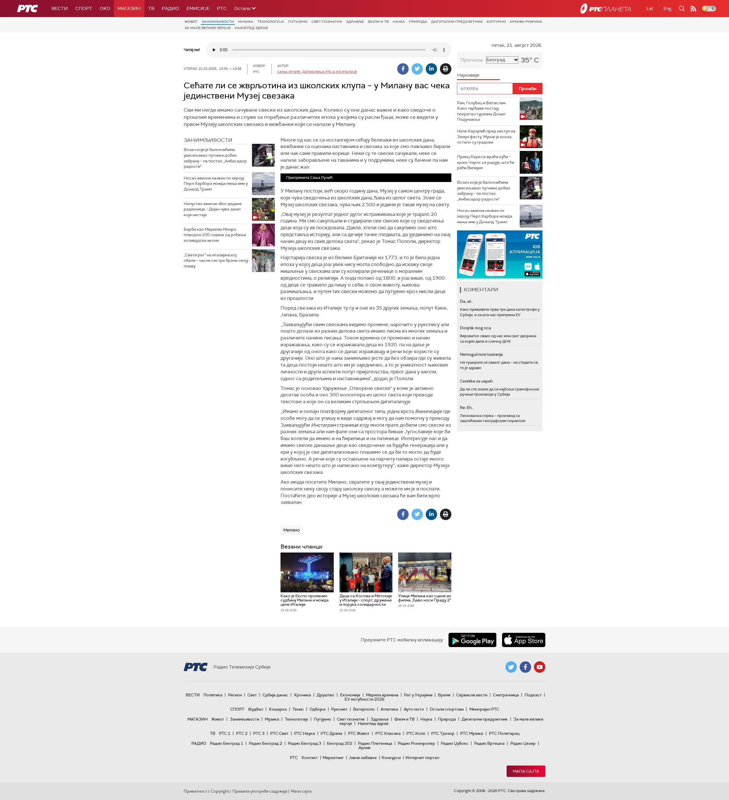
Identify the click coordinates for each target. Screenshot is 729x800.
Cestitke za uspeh (476, 381)
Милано (291, 530)
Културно (496, 21)
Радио (170, 8)
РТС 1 (224, 733)
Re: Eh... (467, 407)
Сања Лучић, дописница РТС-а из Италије (317, 72)
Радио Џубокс (454, 743)
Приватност (195, 791)
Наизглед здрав (251, 28)
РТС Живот (359, 733)
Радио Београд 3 (304, 743)
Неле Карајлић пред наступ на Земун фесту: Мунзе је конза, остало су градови (486, 136)
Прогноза (471, 60)
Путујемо (298, 21)
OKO (105, 8)
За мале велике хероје (208, 28)
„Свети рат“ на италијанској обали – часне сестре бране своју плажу (216, 260)
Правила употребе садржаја (259, 791)
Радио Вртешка (489, 743)
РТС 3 (259, 733)
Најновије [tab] (468, 75)
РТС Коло (415, 733)
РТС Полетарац (504, 733)
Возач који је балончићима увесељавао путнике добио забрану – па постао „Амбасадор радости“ (215, 158)
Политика (212, 694)
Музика (245, 21)
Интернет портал (422, 757)
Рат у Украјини (418, 694)
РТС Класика (388, 733)
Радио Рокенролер (416, 743)
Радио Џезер (523, 743)
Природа (418, 21)
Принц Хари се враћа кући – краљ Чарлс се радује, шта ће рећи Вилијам (485, 162)
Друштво (325, 694)
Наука (399, 21)
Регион (235, 694)
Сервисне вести (471, 694)
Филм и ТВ (378, 21)
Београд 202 (339, 743)
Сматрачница (506, 694)
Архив (364, 747)
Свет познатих (327, 21)
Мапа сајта (526, 771)
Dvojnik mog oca (475, 327)
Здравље (355, 21)
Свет (252, 694)
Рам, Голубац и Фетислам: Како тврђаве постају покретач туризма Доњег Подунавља (481, 111)
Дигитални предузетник (457, 21)
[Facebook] (403, 69)
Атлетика (389, 709)
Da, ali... (467, 301)
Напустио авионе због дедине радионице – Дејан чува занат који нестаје (213, 209)
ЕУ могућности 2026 (364, 699)
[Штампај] (445, 69)
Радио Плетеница (375, 743)
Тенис (298, 709)
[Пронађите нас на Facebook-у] (525, 667)
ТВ (151, 8)
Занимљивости (218, 21)
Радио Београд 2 (265, 743)
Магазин (129, 8)
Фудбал (255, 709)
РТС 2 (241, 733)
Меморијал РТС (484, 709)
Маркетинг (333, 757)
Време (444, 694)
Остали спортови (447, 709)
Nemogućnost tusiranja (481, 354)
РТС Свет (279, 733)
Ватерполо (364, 709)
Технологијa (270, 21)
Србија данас (275, 694)
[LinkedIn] (431, 69)
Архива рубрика (526, 21)
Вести (60, 8)
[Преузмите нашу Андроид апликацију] (472, 640)
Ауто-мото (414, 709)
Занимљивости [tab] (208, 140)
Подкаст (533, 694)
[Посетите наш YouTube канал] (539, 667)
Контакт (310, 757)
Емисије (198, 8)
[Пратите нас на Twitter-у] (511, 667)
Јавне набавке (363, 757)
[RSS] (693, 8)
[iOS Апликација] (499, 254)
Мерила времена (382, 694)
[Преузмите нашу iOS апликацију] (523, 640)
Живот (191, 21)
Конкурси (391, 757)
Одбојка (317, 709)
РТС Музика (471, 733)
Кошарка (278, 709)
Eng (667, 8)
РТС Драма (331, 733)
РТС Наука (304, 733)
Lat (649, 8)
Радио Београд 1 (226, 743)
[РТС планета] (605, 8)
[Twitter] (417, 69)
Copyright (220, 791)
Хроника (302, 694)
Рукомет (339, 709)
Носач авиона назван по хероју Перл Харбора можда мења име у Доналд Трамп (216, 183)
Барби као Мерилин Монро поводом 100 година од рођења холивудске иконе (215, 235)
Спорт (83, 8)
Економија (350, 694)
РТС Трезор (442, 733)
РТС (222, 8)
